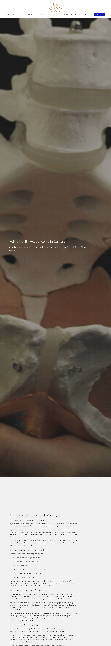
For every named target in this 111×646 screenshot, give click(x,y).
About (42, 14)
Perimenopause (31, 14)
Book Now (99, 14)
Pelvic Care (17, 14)
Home (8, 14)
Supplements (85, 14)
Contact (73, 14)
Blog (66, 14)
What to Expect (55, 14)
